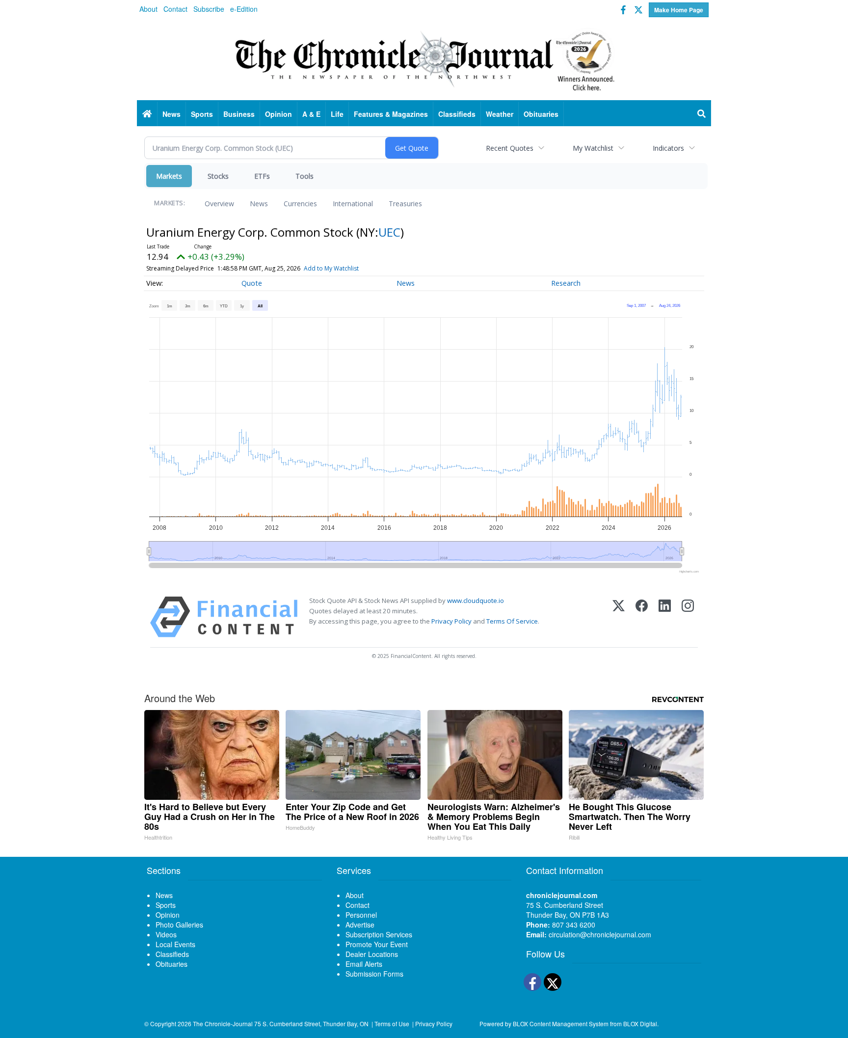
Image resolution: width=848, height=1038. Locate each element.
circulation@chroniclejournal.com (600, 934)
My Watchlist (593, 148)
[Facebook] (642, 617)
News (259, 203)
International (353, 203)
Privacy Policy (451, 621)
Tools (304, 176)
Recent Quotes (509, 148)
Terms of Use (391, 1023)
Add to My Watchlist (331, 268)
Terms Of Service (512, 621)
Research (566, 283)
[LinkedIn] (665, 617)
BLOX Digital (640, 1023)
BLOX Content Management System (561, 1023)
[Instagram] (688, 617)
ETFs (262, 176)
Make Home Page (678, 9)
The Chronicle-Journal (223, 1023)
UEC (389, 232)
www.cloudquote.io (475, 600)
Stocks (218, 176)
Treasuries (405, 203)
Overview (219, 203)
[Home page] (424, 59)
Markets (169, 176)
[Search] (701, 114)
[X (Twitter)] (619, 617)
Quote (251, 283)
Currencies (300, 203)
